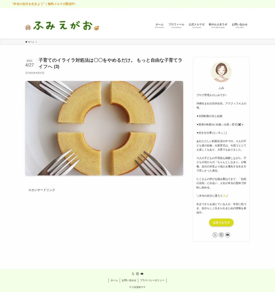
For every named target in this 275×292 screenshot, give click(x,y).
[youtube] (227, 234)
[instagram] (221, 234)
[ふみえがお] (62, 25)
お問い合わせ (129, 280)
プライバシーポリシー (152, 280)
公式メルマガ (221, 222)
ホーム (114, 280)
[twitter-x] (215, 234)
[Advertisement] (104, 219)
